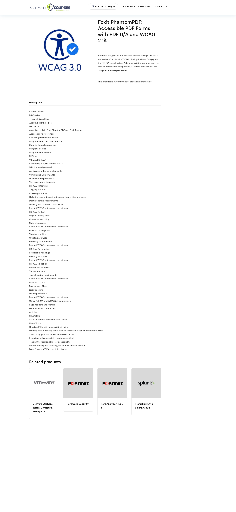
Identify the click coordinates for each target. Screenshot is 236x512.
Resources (144, 6)
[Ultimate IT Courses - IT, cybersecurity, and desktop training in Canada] (50, 8)
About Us (128, 6)
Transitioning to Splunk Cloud (144, 405)
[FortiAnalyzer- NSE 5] (112, 383)
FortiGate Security (78, 404)
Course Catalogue (105, 6)
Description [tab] (35, 102)
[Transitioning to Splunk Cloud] (146, 383)
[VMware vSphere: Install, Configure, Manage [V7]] (44, 383)
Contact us (161, 6)
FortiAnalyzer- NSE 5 (112, 405)
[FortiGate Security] (78, 383)
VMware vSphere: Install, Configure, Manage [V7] (43, 407)
